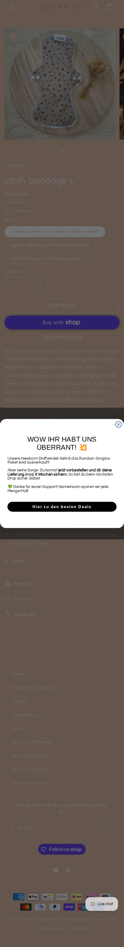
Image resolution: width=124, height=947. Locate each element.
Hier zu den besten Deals (62, 506)
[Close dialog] (119, 424)
